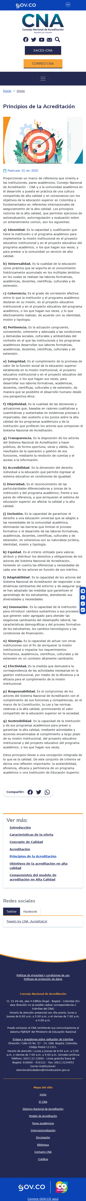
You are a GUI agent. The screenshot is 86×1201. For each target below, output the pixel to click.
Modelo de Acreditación (43, 1115)
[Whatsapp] (47, 792)
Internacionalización (43, 1130)
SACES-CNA (43, 50)
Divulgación (43, 1137)
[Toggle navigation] (43, 78)
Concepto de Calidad (26, 842)
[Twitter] (38, 792)
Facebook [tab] (30, 911)
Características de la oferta (31, 834)
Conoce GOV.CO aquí (43, 1199)
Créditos (43, 1159)
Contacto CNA (43, 1151)
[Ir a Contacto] (49, 39)
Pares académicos (43, 1123)
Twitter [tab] (11, 911)
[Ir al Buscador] (57, 39)
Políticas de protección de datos (43, 978)
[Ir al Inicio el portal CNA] (43, 23)
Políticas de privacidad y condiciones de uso (43, 975)
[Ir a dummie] (43, 140)
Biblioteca (43, 1144)
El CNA (43, 1101)
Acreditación (20, 849)
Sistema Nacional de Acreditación (43, 1108)
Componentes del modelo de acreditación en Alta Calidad (33, 877)
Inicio (7, 91)
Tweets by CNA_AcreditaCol (26, 921)
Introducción (20, 827)
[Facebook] (30, 792)
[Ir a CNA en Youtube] (41, 39)
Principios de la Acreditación (33, 856)
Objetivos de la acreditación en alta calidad (38, 866)
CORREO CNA (43, 63)
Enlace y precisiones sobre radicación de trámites (43, 1039)
